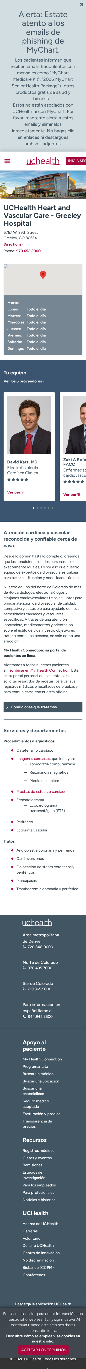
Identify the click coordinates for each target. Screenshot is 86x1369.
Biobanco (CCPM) (38, 1267)
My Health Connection (42, 1059)
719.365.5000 (39, 989)
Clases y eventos (37, 1158)
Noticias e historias (39, 1200)
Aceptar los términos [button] (43, 1350)
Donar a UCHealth (38, 1245)
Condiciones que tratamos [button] (34, 707)
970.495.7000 (40, 968)
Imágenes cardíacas (33, 758)
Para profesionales (38, 1192)
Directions (12, 244)
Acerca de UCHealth (40, 1223)
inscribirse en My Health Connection (38, 670)
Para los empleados (39, 1185)
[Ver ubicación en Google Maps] (43, 279)
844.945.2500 (40, 1016)
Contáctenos (34, 1275)
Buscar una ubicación (41, 1081)
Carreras (30, 1231)
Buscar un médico (38, 1074)
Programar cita (35, 1066)
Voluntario (31, 1238)
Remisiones (32, 1165)
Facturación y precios (41, 1114)
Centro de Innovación (41, 1253)
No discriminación (38, 1260)
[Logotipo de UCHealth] (37, 922)
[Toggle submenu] (7, 161)
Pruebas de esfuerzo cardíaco (41, 791)
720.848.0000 (40, 947)
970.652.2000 (28, 251)
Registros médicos (38, 1150)
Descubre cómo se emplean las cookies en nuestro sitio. (43, 1339)
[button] (33, 508)
